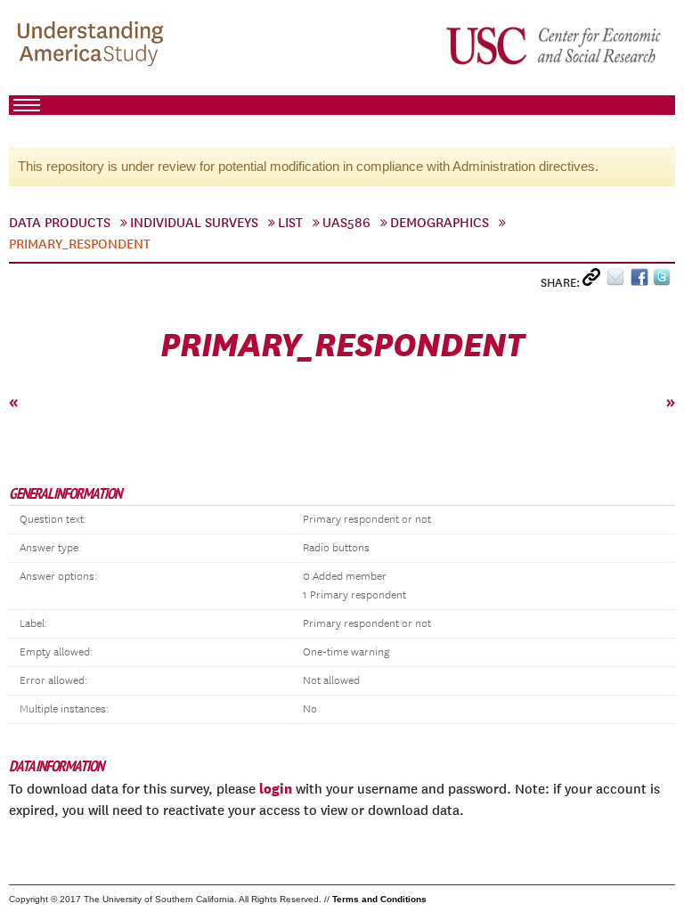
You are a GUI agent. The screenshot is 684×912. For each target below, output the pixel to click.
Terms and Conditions (379, 899)
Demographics (439, 223)
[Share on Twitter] (664, 281)
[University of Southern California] (555, 45)
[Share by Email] (619, 281)
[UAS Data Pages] (93, 45)
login (275, 788)
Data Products (59, 223)
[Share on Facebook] (642, 281)
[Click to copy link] (594, 281)
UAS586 (346, 223)
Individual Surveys (194, 223)
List (290, 223)
